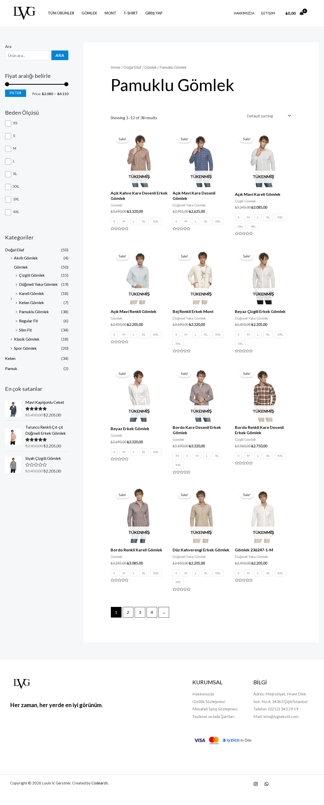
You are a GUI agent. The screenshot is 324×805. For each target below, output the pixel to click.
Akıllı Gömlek (26, 257)
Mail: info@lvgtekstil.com (275, 716)
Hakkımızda (244, 13)
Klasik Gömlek (26, 339)
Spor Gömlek (25, 348)
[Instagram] (255, 784)
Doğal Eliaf (14, 249)
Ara (8, 46)
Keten (10, 358)
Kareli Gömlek (31, 293)
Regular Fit (28, 320)
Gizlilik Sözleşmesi (208, 701)
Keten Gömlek (31, 302)
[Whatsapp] (266, 784)
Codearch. (100, 783)
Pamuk (11, 368)
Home (115, 67)
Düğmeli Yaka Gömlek (38, 284)
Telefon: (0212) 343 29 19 (275, 708)
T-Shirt (131, 13)
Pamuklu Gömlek (34, 311)
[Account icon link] (313, 13)
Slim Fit (25, 329)
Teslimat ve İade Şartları (213, 716)
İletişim (268, 13)
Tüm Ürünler (61, 13)
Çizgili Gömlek (32, 275)
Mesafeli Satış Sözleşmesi (214, 708)
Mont (110, 13)
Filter (16, 93)
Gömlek (89, 13)
